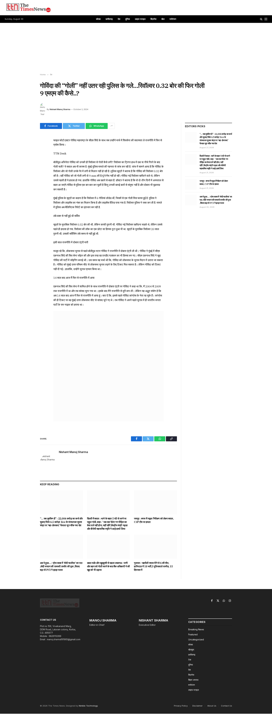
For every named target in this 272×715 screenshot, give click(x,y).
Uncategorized (196, 639)
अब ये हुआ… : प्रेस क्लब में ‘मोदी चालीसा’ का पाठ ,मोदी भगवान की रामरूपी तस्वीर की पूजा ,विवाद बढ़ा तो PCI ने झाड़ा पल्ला (61, 566)
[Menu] (265, 19)
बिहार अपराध (193, 679)
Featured (193, 634)
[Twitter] (29, 155)
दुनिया (127, 19)
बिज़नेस (153, 19)
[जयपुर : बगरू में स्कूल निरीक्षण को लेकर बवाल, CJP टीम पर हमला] (155, 502)
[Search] (261, 19)
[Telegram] (29, 177)
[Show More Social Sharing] (111, 126)
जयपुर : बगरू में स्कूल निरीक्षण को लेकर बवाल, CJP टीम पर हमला (153, 520)
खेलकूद (191, 649)
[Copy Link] (29, 170)
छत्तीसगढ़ (109, 19)
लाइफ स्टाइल (140, 19)
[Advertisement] (136, 48)
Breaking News (196, 629)
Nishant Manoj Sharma (60, 109)
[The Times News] (28, 7)
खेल (162, 19)
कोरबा (98, 19)
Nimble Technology (88, 705)
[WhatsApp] (29, 163)
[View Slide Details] (108, 366)
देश (119, 19)
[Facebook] (29, 148)
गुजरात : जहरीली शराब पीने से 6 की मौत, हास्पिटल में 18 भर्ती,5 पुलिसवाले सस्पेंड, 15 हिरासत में (153, 566)
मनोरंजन (173, 19)
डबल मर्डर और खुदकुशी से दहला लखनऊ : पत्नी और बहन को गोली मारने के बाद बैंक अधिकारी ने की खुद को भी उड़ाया (108, 566)
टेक (189, 659)
